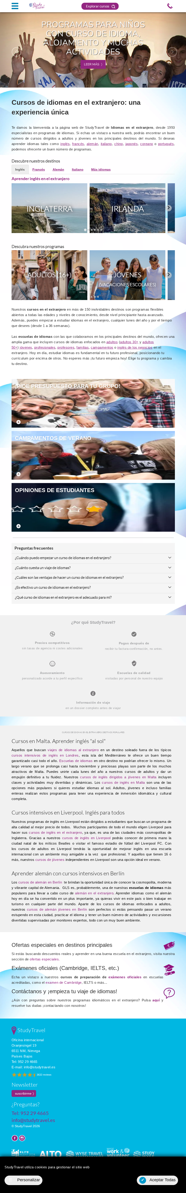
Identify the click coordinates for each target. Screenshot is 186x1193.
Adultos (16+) (49, 275)
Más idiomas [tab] (101, 169)
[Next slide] (168, 208)
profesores (65, 347)
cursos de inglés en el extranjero (55, 832)
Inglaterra (49, 208)
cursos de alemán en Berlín (40, 882)
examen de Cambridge (64, 982)
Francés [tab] (38, 169)
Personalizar (24, 1180)
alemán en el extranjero (94, 893)
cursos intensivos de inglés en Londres (45, 755)
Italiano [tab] (77, 169)
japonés (131, 144)
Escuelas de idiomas (76, 761)
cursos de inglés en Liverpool (86, 838)
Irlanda (127, 208)
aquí (156, 1000)
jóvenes (26, 347)
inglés (65, 144)
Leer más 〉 (93, 64)
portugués (166, 144)
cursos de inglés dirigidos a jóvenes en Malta (118, 777)
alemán (92, 144)
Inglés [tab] (20, 169)
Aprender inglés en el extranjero (40, 178)
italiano (106, 144)
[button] (14, 49)
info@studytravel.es (40, 1067)
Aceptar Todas (158, 1180)
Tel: (24, 1062)
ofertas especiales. (45, 959)
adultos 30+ (129, 342)
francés (78, 144)
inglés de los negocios (134, 347)
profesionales (45, 347)
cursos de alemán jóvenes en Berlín (57, 909)
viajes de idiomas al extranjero (73, 750)
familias (82, 347)
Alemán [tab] (58, 169)
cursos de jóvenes (50, 860)
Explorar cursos (98, 6)
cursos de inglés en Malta (124, 782)
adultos (112, 342)
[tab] (85, 230)
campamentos (102, 347)
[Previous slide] (18, 208)
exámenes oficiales (124, 977)
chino (118, 144)
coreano (146, 144)
